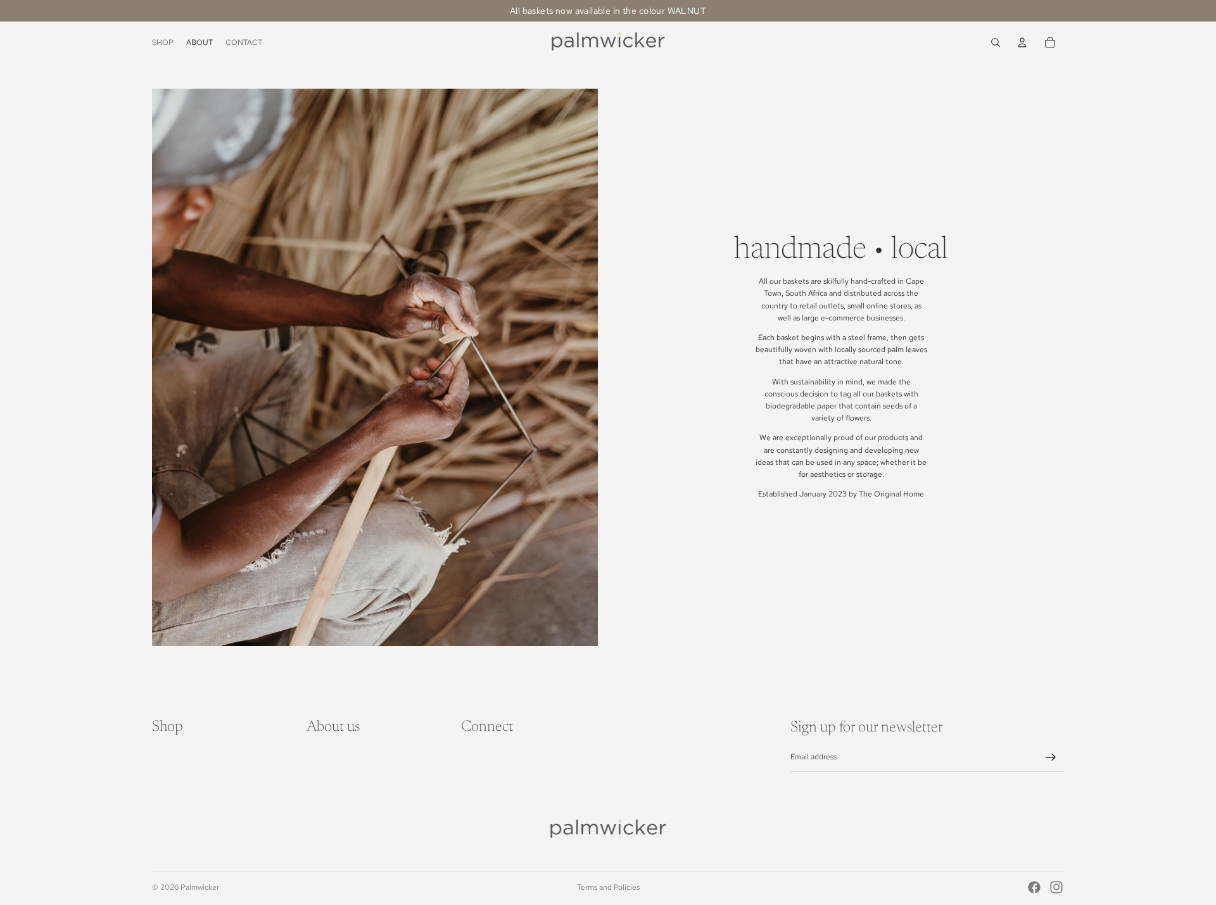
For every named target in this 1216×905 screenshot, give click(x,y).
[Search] (996, 42)
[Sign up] (1050, 757)
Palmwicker (199, 887)
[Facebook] (1034, 887)
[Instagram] (1056, 887)
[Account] (1022, 42)
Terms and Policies (608, 887)
